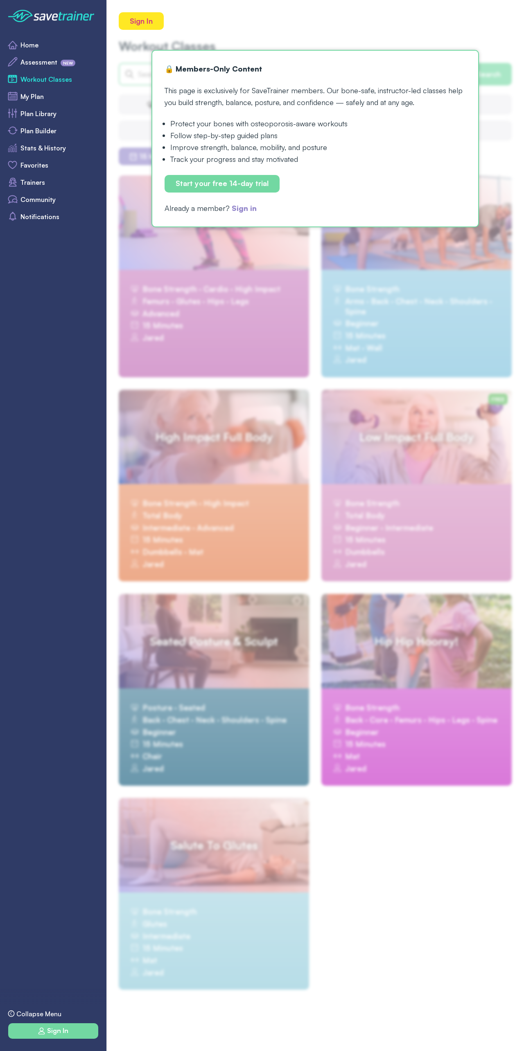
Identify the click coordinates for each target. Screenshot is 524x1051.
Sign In (141, 20)
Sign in (244, 208)
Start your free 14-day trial (222, 183)
